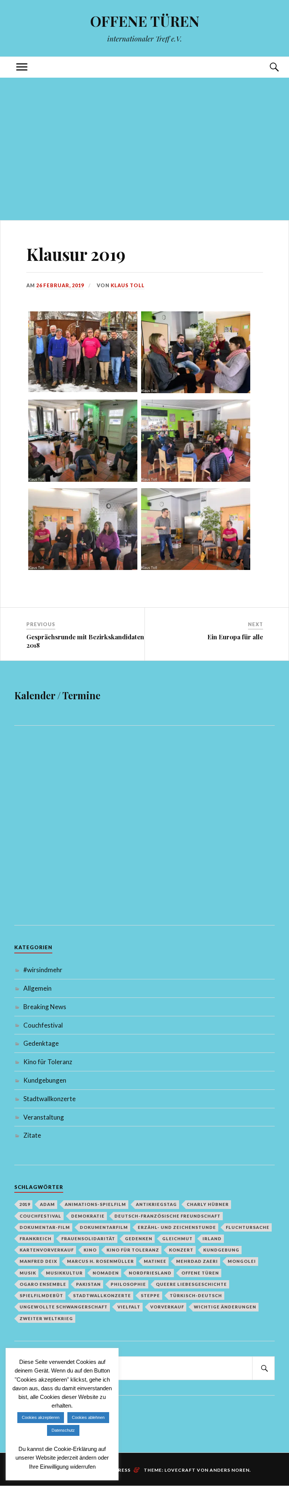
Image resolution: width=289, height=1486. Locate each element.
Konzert (181, 1249)
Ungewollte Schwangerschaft (64, 1306)
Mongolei (242, 1261)
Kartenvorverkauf (47, 1249)
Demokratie (88, 1215)
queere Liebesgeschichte (191, 1284)
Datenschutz (63, 1430)
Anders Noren (229, 1470)
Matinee (155, 1261)
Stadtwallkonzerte (49, 1099)
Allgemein (37, 988)
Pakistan (88, 1284)
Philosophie (128, 1284)
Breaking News (44, 1007)
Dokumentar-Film (45, 1227)
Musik (28, 1272)
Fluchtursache (247, 1227)
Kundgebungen (44, 1080)
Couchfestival (43, 1025)
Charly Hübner (208, 1204)
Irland (212, 1238)
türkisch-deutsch (196, 1295)
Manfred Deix (38, 1261)
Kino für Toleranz (47, 1062)
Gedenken (138, 1238)
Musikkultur (64, 1272)
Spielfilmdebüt (41, 1295)
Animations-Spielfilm (95, 1204)
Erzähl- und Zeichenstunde (177, 1227)
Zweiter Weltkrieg (46, 1318)
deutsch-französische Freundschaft (167, 1215)
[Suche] (267, 67)
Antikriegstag (156, 1204)
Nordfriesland (150, 1272)
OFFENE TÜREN (144, 21)
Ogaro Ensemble (43, 1284)
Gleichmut (177, 1238)
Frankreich (36, 1238)
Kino (90, 1249)
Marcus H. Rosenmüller (100, 1261)
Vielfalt (128, 1306)
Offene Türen (200, 1272)
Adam (47, 1204)
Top (265, 1404)
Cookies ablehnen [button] (88, 1417)
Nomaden (106, 1272)
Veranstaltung (43, 1117)
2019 (25, 1204)
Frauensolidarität (88, 1238)
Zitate (32, 1135)
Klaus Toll (127, 285)
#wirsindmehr (42, 970)
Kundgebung (221, 1249)
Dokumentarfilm (104, 1227)
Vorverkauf (167, 1306)
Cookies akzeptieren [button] (40, 1417)
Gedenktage (41, 1043)
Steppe (150, 1295)
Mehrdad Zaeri (197, 1261)
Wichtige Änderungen (225, 1306)
